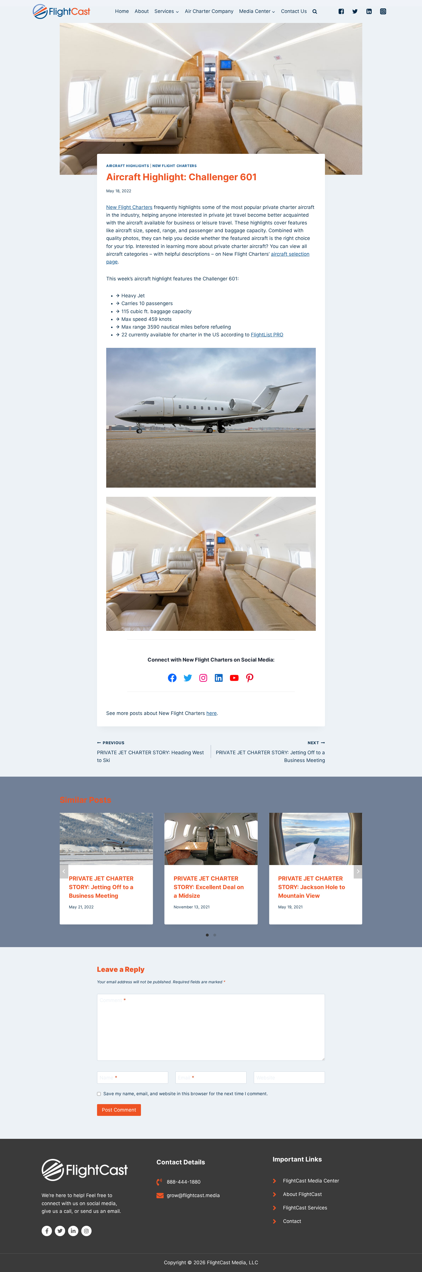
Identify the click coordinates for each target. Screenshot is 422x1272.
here (211, 713)
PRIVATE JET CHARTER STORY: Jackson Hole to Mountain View (311, 887)
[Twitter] (188, 678)
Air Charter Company (209, 11)
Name (108, 1078)
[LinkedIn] (219, 678)
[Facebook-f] (47, 1231)
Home (122, 11)
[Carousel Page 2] (214, 935)
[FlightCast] (61, 11)
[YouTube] (234, 678)
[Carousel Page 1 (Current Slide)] (207, 935)
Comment (113, 1000)
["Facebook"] (341, 11)
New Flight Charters (174, 166)
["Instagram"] (383, 11)
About (142, 11)
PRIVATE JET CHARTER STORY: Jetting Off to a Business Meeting (270, 751)
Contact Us (294, 11)
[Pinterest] (250, 678)
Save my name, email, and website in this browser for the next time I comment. (185, 1093)
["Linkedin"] (369, 11)
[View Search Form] (315, 11)
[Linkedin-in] (73, 1231)
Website (265, 1078)
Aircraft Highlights (127, 166)
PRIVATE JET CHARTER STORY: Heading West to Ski (150, 751)
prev (64, 871)
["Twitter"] (355, 11)
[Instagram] (203, 678)
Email (186, 1078)
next (358, 871)
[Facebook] (172, 678)
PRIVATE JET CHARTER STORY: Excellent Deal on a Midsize (209, 887)
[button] (177, 11)
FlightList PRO (267, 335)
